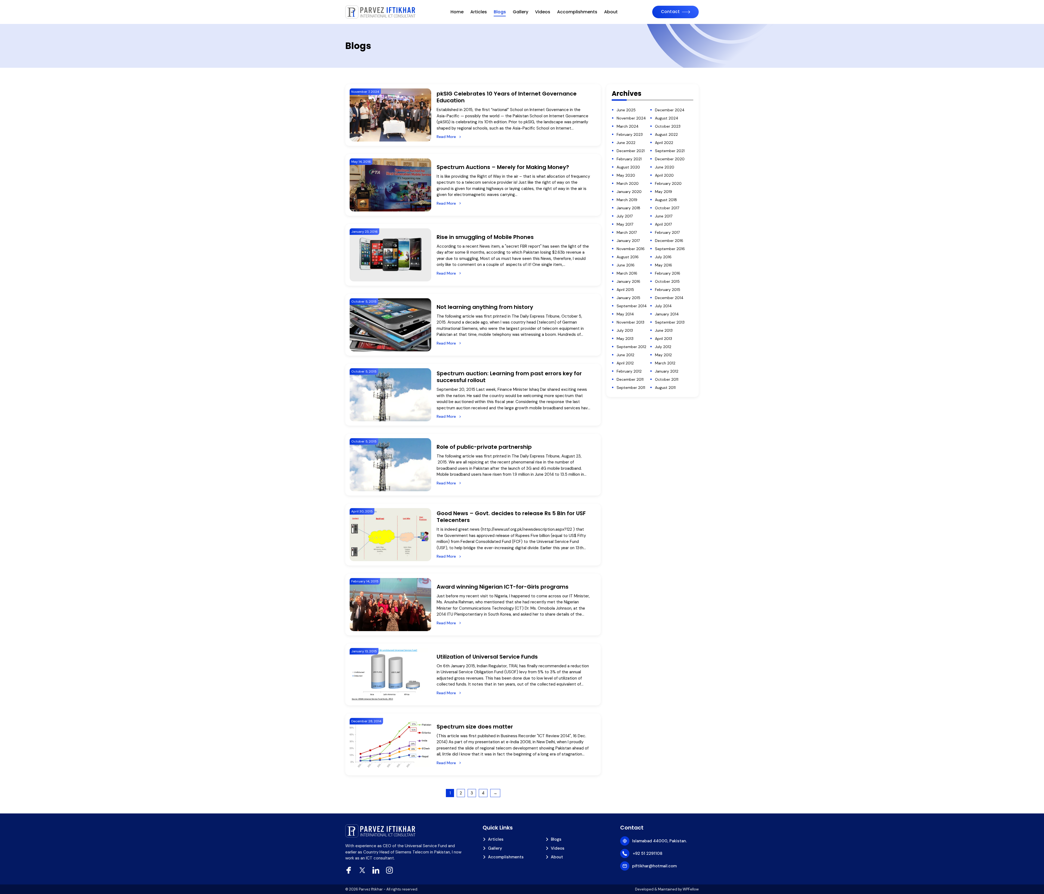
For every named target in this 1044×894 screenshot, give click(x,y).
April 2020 (664, 175)
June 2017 (663, 216)
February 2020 (668, 183)
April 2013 (663, 338)
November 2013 (630, 322)
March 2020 (628, 183)
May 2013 (625, 338)
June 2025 (626, 109)
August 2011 (665, 387)
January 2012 (666, 371)
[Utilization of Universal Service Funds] (390, 674)
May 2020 (626, 175)
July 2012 (663, 346)
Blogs (500, 12)
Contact (670, 11)
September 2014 (632, 305)
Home (457, 12)
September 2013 (670, 322)
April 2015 (625, 289)
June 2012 (625, 354)
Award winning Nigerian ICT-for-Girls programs (502, 587)
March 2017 (627, 232)
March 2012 (665, 363)
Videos (542, 12)
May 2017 (625, 224)
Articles (478, 12)
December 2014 (669, 297)
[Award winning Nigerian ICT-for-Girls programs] (390, 604)
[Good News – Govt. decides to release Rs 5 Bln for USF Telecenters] (390, 534)
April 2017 (663, 224)
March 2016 (627, 273)
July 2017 (625, 216)
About (611, 12)
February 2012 (629, 371)
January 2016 (628, 281)
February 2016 (667, 273)
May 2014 (625, 314)
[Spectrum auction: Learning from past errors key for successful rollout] (390, 394)
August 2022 (666, 134)
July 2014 (663, 305)
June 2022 (626, 142)
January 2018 (628, 207)
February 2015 (667, 289)
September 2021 (670, 150)
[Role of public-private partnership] (390, 464)
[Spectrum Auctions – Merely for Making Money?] (390, 184)
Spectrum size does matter (475, 726)
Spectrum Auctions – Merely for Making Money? (505, 167)
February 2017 (667, 232)
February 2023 (630, 134)
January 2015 (628, 297)
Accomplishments (577, 12)
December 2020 (670, 158)
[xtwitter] (362, 870)
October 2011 (666, 379)
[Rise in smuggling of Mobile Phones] (390, 254)
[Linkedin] (375, 870)
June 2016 (626, 265)
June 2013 (664, 330)
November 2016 (631, 248)
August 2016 (628, 256)
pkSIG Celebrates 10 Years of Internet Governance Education (507, 97)
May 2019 (663, 191)
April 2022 (664, 142)
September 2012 (631, 346)
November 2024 (631, 118)
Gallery (520, 12)
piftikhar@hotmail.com (654, 866)
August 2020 (628, 167)
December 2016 (669, 240)
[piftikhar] (380, 12)
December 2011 (630, 379)
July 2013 (625, 330)
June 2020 (664, 167)
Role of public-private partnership (484, 447)
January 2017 (628, 240)
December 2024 (670, 109)
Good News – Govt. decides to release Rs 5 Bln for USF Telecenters (511, 516)
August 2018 (666, 199)
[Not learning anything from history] (390, 324)
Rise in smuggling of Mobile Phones (485, 237)
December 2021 (631, 150)
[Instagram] (389, 870)
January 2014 (667, 314)
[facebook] (348, 870)
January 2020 (629, 191)
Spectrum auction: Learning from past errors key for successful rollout (509, 377)
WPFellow (691, 889)
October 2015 (667, 281)
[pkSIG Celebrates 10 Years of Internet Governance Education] (390, 115)
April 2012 (625, 363)
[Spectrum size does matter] (390, 744)
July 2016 (663, 256)
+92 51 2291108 (647, 853)
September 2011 (631, 387)
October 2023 (668, 126)
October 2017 (667, 207)
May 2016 (663, 265)
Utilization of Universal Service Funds (487, 656)
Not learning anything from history (485, 307)
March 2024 (628, 126)
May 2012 (663, 354)
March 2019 (627, 199)
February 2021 (629, 158)
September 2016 (670, 248)
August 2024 (666, 118)
